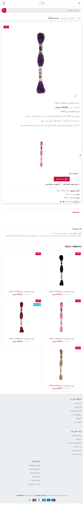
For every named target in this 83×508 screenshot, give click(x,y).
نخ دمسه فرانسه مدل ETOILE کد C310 (61, 291)
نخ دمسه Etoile (53, 18)
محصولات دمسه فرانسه (68, 18)
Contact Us (77, 447)
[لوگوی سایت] (41, 3)
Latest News (76, 451)
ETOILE (71, 198)
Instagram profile (34, 466)
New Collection (35, 469)
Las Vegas (77, 422)
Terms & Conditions (74, 443)
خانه (79, 18)
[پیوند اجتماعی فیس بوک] (71, 201)
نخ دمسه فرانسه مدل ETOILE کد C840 (61, 386)
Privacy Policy (76, 436)
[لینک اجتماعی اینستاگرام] (66, 201)
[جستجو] (4, 10)
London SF (77, 407)
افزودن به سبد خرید (62, 179)
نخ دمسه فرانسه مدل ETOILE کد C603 (61, 339)
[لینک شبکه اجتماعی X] (69, 201)
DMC (66, 198)
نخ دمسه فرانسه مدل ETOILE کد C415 (21, 291)
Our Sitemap (77, 454)
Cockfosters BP (75, 411)
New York (78, 404)
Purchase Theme (34, 484)
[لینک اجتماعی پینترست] (60, 201)
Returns (78, 440)
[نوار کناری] (80, 155)
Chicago (78, 419)
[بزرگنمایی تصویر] (75, 96)
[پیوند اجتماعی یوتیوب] (63, 201)
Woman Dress (35, 473)
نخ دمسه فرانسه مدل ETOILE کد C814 (21, 339)
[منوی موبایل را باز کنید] (79, 3)
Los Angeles (77, 415)
